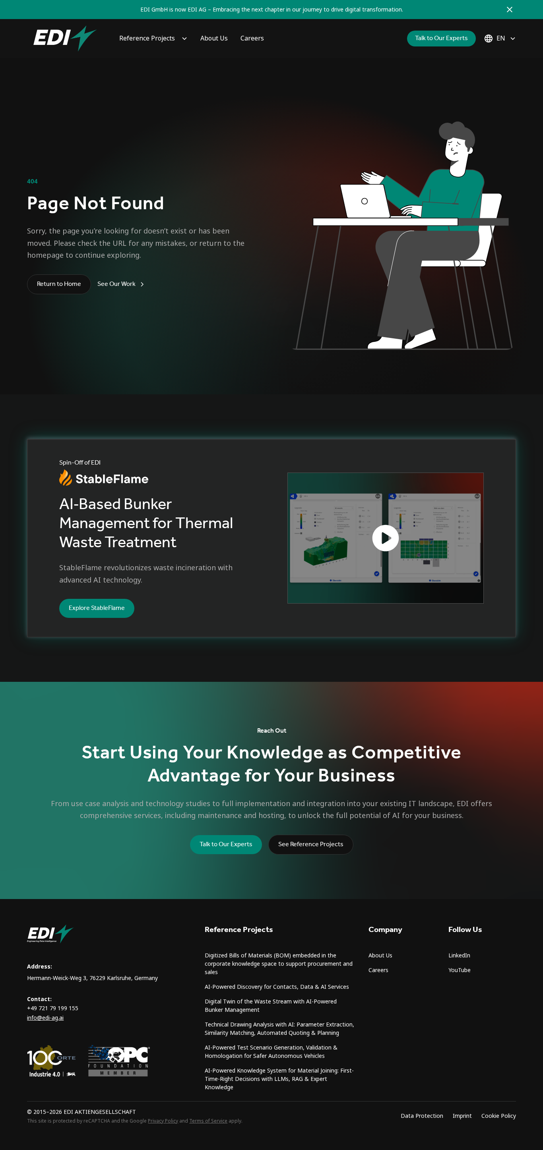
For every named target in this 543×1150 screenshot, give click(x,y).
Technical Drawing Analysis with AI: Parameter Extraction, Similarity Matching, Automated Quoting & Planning (279, 1029)
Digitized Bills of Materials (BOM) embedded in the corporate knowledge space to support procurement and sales (279, 963)
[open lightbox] (385, 538)
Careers (252, 38)
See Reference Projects (310, 844)
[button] (153, 38)
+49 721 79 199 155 (52, 1008)
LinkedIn (459, 955)
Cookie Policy (498, 1116)
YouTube (459, 970)
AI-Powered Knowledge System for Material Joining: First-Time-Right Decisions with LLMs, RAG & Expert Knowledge (279, 1079)
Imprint (462, 1116)
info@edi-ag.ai (45, 1018)
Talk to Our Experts (441, 38)
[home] (65, 38)
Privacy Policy (163, 1121)
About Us (214, 38)
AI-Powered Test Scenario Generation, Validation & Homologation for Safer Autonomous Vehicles (271, 1052)
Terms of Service (208, 1121)
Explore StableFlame (97, 608)
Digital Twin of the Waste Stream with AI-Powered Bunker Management (271, 1006)
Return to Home (59, 284)
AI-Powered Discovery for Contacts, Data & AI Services (277, 987)
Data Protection (422, 1116)
